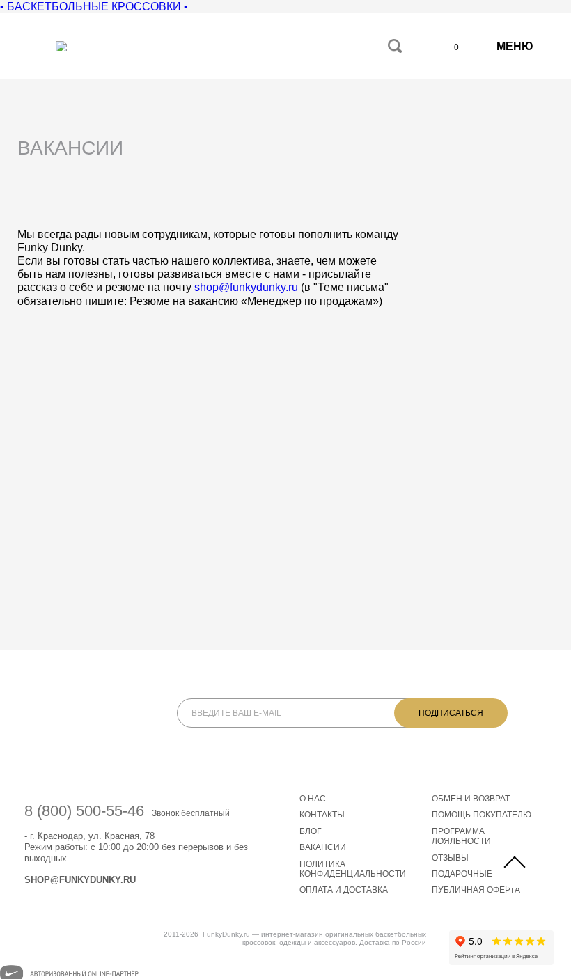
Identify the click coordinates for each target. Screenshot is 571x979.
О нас (312, 799)
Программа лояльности (461, 836)
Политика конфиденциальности (352, 869)
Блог (310, 831)
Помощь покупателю (481, 815)
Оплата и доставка (343, 890)
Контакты (322, 815)
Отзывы (450, 858)
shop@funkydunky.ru (246, 287)
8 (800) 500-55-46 (84, 811)
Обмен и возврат (471, 799)
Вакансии (322, 847)
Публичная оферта (476, 890)
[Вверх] (514, 864)
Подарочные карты (477, 874)
